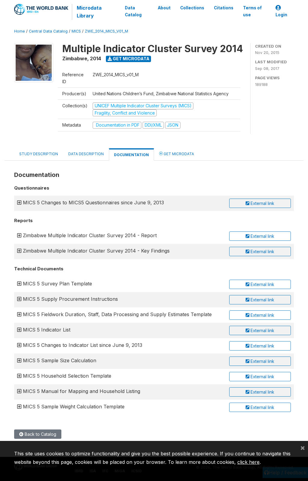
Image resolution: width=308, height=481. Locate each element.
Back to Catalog (39, 434)
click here (248, 462)
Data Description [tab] (86, 154)
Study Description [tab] (38, 154)
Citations (223, 7)
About (164, 7)
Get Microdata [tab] (178, 154)
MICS (76, 31)
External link (261, 203)
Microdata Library (89, 12)
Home (19, 31)
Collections (192, 7)
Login (281, 14)
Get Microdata (130, 58)
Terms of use (252, 11)
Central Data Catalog (48, 31)
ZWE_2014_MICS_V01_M (106, 31)
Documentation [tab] (131, 154)
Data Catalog (133, 11)
